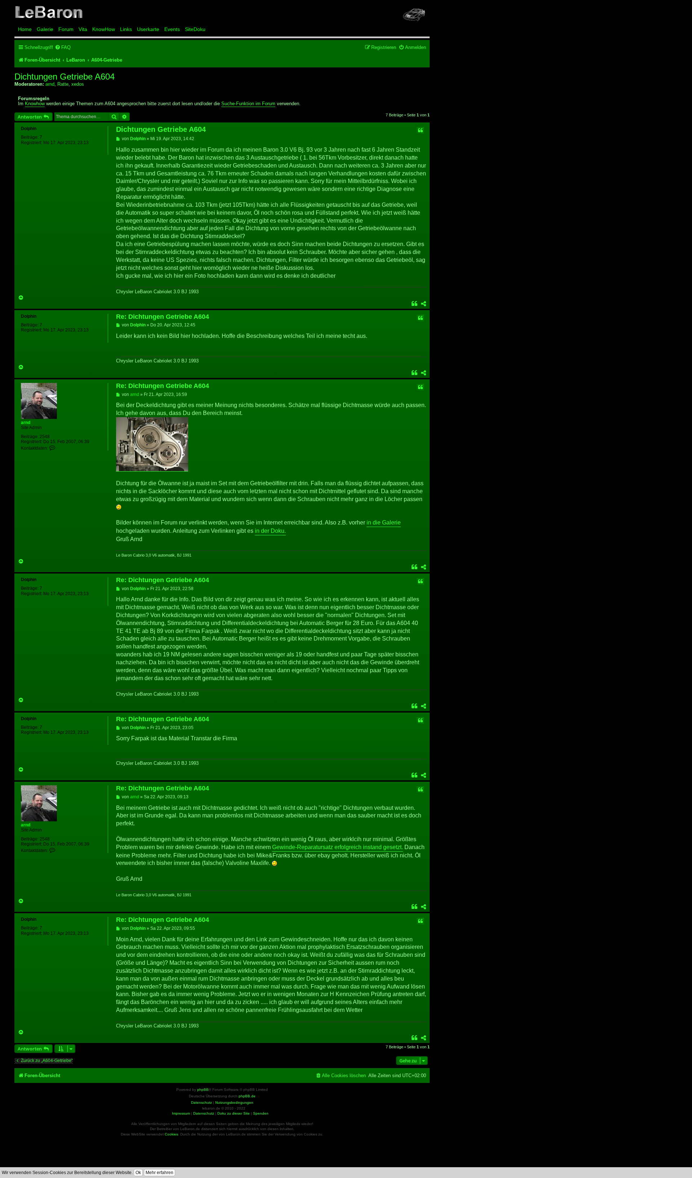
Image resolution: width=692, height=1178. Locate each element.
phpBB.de (247, 1096)
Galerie (45, 29)
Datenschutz (203, 1113)
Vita (83, 29)
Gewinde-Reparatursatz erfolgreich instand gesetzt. (337, 847)
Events (172, 29)
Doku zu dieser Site (233, 1113)
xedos (77, 84)
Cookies (171, 1134)
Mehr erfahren (159, 1172)
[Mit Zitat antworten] (420, 130)
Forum (66, 29)
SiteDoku (195, 29)
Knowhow (35, 103)
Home (25, 29)
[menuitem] (63, 47)
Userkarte (148, 29)
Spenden (261, 1113)
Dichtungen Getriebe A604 (64, 76)
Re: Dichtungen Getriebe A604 (162, 316)
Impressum (181, 1113)
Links (126, 29)
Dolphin (28, 128)
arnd (49, 84)
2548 (45, 436)
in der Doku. (270, 531)
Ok (138, 1172)
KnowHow (103, 29)
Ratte (62, 84)
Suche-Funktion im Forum (248, 103)
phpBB (203, 1090)
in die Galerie (384, 522)
